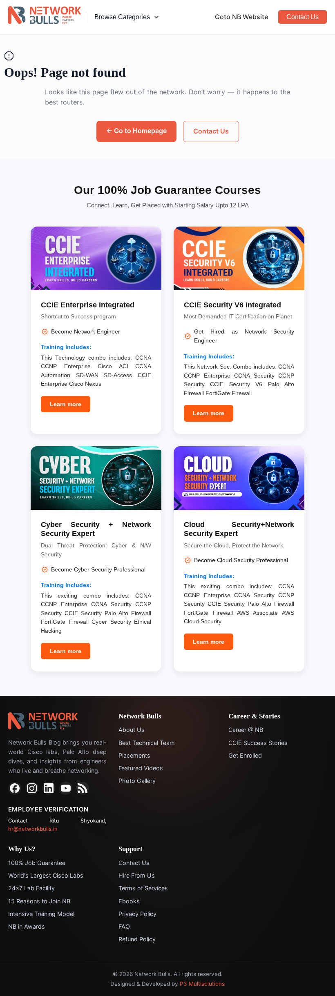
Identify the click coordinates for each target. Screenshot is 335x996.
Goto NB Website (241, 17)
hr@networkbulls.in (33, 829)
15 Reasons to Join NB (39, 901)
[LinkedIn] (48, 788)
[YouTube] (65, 788)
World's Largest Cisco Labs (45, 875)
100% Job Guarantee (36, 862)
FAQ (124, 926)
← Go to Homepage (136, 131)
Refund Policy (137, 939)
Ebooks (129, 901)
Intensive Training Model (41, 913)
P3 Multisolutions (202, 983)
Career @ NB (245, 729)
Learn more (65, 404)
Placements (134, 755)
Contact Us (302, 16)
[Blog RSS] (82, 788)
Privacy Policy (137, 913)
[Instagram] (31, 788)
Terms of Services (143, 888)
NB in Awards (26, 926)
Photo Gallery (137, 780)
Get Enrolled (245, 755)
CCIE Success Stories (258, 742)
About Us (131, 729)
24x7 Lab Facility (31, 888)
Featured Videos (140, 768)
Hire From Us (136, 875)
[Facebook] (14, 788)
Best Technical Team (146, 742)
